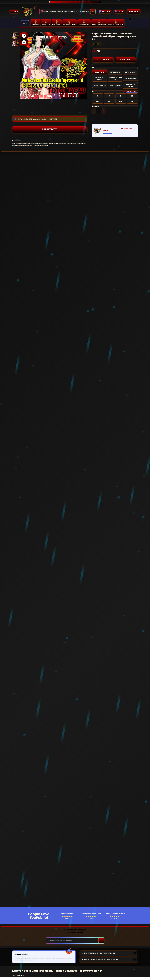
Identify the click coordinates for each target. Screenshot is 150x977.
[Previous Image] (24, 42)
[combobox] (65, 11)
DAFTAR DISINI (103, 59)
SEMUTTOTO (50, 129)
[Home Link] (29, 11)
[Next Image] (24, 36)
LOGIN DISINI (125, 59)
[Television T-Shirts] (71, 27)
